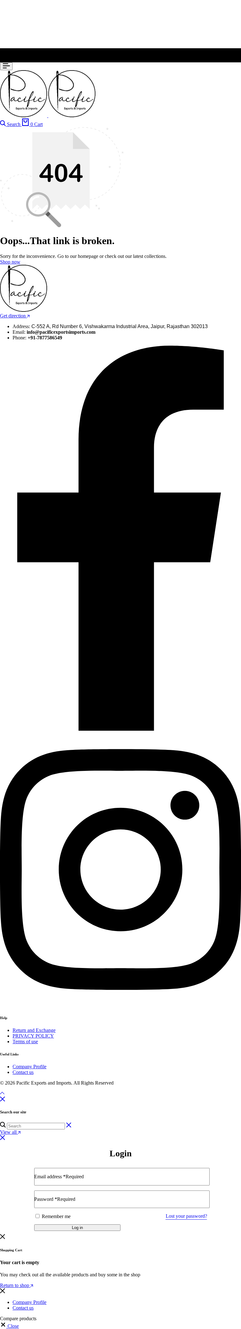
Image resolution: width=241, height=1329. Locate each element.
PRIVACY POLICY (33, 1036)
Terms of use (25, 1041)
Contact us (23, 1072)
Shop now (10, 261)
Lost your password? (186, 1216)
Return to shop (15, 1285)
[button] (9, 1326)
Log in (77, 1227)
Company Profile (29, 1066)
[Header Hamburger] (6, 66)
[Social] (120, 729)
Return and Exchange (34, 1030)
